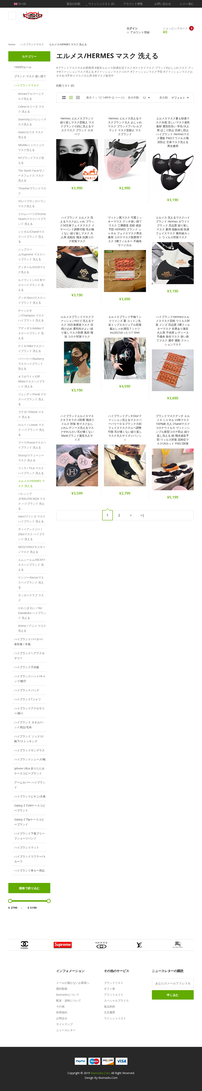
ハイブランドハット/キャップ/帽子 (30, 678)
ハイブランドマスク (32, 44)
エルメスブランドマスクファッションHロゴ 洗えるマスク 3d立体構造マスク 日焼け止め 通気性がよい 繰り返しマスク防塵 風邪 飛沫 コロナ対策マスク (77, 326)
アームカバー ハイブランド (29, 784)
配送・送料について (68, 1000)
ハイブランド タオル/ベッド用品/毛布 (29, 724)
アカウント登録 (140, 32)
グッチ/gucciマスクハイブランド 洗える (31, 300)
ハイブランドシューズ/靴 (30, 759)
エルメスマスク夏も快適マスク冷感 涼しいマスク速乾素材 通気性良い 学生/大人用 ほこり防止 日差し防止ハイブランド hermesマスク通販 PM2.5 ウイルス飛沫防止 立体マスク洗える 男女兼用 (173, 132)
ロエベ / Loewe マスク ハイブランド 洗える (31, 429)
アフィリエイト (113, 994)
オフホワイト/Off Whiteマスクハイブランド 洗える (31, 381)
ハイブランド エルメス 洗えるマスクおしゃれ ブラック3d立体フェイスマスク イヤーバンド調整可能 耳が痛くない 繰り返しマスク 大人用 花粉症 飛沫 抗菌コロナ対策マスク (77, 229)
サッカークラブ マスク (31, 597)
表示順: (163, 97)
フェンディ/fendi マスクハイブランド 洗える (32, 399)
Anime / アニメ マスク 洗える (32, 628)
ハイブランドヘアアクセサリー (29, 655)
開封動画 (61, 989)
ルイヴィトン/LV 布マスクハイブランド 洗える (31, 285)
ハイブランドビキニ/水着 (30, 796)
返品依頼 (109, 1006)
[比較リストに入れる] (82, 162)
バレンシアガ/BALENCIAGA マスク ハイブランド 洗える (31, 501)
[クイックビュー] (93, 162)
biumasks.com (100, 1073)
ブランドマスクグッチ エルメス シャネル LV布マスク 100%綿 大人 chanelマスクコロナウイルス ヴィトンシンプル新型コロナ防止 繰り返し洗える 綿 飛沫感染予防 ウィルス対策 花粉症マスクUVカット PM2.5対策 (173, 429)
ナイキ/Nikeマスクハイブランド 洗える (31, 348)
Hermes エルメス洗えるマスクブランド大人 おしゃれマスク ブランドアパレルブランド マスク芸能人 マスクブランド (125, 126)
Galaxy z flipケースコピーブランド (29, 822)
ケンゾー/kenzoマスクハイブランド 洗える (31, 582)
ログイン (132, 28)
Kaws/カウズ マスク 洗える (30, 134)
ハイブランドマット (26, 847)
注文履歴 (109, 1012)
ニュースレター (66, 1030)
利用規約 (61, 1012)
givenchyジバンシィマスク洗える (32, 121)
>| (142, 515)
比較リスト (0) (65, 85)
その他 (60, 1006)
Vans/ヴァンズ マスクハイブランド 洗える (31, 518)
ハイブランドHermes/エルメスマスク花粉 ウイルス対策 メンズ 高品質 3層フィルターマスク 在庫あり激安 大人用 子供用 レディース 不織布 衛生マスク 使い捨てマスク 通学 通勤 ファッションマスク (173, 330)
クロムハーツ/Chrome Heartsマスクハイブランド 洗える (32, 219)
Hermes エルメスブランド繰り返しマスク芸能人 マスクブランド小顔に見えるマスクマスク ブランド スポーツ (77, 126)
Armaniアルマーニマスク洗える (31, 96)
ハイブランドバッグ (26, 690)
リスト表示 (78, 97)
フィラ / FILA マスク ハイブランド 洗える (31, 470)
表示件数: (133, 97)
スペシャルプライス (116, 1000)
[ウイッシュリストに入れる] (72, 162)
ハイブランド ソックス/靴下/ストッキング (29, 738)
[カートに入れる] (61, 162)
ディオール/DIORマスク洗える (31, 269)
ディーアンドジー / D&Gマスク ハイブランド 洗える (31, 534)
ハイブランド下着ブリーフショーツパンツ (29, 836)
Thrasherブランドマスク (32, 190)
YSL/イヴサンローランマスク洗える (32, 203)
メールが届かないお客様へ (72, 983)
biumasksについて (67, 994)
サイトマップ (64, 1024)
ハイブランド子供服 (26, 667)
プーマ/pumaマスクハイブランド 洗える (32, 445)
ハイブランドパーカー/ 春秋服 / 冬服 (28, 641)
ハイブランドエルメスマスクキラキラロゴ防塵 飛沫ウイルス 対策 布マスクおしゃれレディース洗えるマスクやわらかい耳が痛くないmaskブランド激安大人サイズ (77, 427)
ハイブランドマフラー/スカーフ (30, 859)
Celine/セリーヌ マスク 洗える (31, 109)
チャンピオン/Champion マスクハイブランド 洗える (31, 315)
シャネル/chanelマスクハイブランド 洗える (31, 236)
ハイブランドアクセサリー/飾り (29, 710)
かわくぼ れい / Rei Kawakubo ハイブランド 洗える (32, 613)
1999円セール (23, 67)
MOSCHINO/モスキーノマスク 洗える (31, 549)
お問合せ (61, 1018)
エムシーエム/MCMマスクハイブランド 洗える (31, 564)
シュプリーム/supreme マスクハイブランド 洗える (31, 254)
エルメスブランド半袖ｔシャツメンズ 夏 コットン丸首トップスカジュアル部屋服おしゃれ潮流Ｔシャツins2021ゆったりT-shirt (124, 324)
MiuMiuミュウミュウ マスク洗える (31, 147)
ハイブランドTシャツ (27, 699)
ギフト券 (109, 989)
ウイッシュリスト (115, 1018)
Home (11, 44)
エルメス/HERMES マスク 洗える (68, 44)
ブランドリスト (113, 983)
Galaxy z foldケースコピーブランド (29, 808)
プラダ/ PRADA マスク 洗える (31, 414)
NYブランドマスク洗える (31, 160)
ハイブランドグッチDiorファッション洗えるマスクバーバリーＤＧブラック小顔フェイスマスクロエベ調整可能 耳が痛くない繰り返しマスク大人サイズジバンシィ (125, 427)
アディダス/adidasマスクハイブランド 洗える (31, 333)
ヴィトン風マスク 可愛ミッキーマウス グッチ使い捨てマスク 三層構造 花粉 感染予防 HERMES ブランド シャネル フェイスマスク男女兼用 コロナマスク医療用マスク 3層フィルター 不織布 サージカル (125, 231)
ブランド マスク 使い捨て (30, 76)
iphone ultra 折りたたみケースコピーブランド (29, 770)
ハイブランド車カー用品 (29, 870)
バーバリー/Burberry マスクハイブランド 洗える (31, 363)
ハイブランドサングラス (29, 750)
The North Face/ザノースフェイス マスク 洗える (31, 175)
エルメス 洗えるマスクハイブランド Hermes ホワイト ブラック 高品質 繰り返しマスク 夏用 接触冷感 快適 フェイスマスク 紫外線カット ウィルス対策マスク (173, 227)
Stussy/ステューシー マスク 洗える (31, 457)
